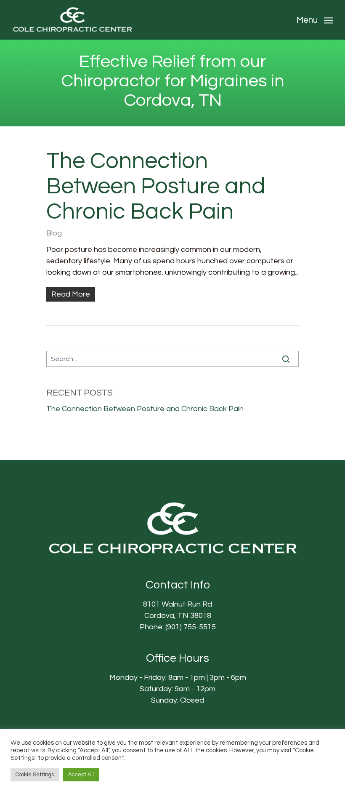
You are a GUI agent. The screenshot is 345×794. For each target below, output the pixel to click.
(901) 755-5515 (190, 627)
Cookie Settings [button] (35, 775)
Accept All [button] (81, 775)
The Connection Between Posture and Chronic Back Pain (155, 186)
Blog (54, 233)
